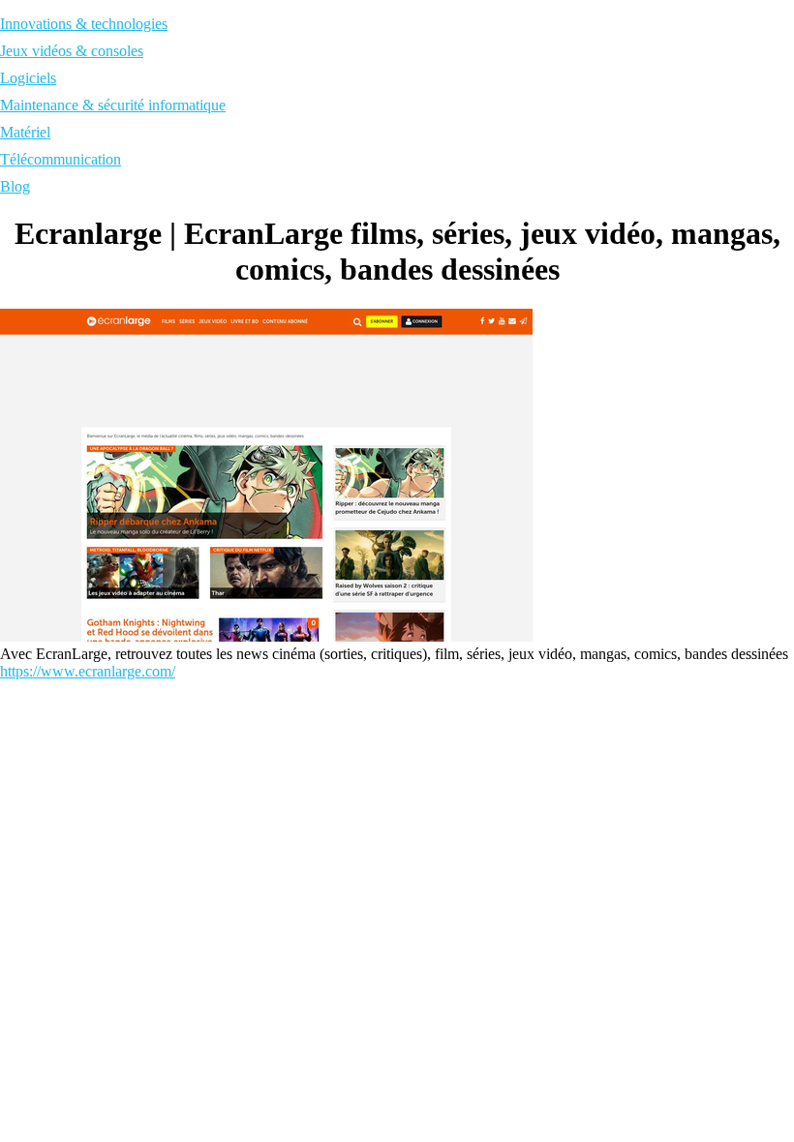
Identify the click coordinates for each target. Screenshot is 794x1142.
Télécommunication (60, 159)
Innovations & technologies (84, 23)
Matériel (25, 132)
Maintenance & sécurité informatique (113, 105)
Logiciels (28, 78)
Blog (15, 186)
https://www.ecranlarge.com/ (87, 671)
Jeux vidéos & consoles (71, 51)
